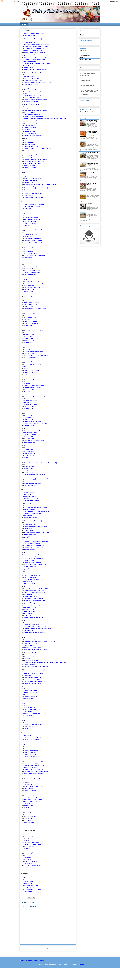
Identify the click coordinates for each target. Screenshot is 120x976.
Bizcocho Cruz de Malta (30, 37)
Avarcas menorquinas (30, 852)
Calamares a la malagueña (31, 571)
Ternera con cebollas (29, 112)
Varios (81, 57)
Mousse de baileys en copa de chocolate (34, 474)
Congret (26, 93)
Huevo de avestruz (29, 814)
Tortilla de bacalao (29, 609)
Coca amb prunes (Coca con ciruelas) (34, 197)
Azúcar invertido (28, 820)
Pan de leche (27, 494)
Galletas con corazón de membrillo (33, 395)
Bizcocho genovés (29, 419)
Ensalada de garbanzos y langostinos (34, 590)
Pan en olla (27, 780)
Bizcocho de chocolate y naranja (32, 370)
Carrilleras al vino (28, 581)
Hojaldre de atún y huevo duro (32, 575)
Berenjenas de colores (30, 887)
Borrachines (27, 171)
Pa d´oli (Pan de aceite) (30, 42)
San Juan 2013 (28, 811)
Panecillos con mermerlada (31, 217)
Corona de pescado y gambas (32, 651)
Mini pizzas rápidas (29, 594)
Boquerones (27, 658)
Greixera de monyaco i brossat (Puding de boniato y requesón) (40, 184)
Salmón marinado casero (30, 583)
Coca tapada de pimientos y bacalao (33, 108)
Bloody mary (27, 744)
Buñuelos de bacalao (29, 720)
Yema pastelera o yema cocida (32, 410)
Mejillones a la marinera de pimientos (34, 673)
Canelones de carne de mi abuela (33, 50)
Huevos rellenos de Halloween (32, 622)
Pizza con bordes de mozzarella (32, 513)
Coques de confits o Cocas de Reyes (33, 73)
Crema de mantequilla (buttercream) (33, 351)
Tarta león (26, 347)
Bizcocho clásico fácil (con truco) (32, 310)
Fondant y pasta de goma (85, 59)
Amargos (26, 189)
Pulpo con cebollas (29, 106)
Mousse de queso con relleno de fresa (34, 329)
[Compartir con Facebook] (32, 898)
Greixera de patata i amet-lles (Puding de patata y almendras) (40, 91)
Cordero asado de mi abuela (31, 97)
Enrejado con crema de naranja (32, 272)
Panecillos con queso (29, 664)
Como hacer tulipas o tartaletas (32, 822)
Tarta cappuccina (28, 251)
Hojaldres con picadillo (30, 195)
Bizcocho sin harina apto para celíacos (34, 204)
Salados (82, 53)
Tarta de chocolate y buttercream (32, 483)
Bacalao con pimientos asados (32, 180)
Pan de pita (27, 728)
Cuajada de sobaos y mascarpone (33, 279)
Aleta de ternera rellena (30, 611)
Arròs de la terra (28, 182)
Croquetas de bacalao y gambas (32, 504)
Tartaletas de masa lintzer (31, 444)
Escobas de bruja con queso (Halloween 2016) (36, 588)
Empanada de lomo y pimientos (32, 587)
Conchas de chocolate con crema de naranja (35, 338)
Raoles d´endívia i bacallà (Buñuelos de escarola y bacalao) (39, 105)
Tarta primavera (28, 325)
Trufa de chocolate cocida (31, 461)
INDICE (24, 24)
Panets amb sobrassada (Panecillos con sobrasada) (37, 82)
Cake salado (27, 675)
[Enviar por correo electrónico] (27, 898)
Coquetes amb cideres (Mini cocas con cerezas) (36, 120)
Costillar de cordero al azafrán (32, 653)
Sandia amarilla (28, 883)
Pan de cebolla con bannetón (31, 500)
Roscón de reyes (28, 361)
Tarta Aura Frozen (29, 336)
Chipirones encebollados (30, 517)
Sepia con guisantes (29, 707)
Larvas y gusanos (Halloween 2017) (33, 242)
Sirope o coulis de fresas (30, 332)
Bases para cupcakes (29, 453)
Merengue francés (29, 425)
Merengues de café (29, 455)
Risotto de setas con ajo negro (32, 543)
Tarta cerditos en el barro (30, 249)
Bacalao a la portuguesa (30, 577)
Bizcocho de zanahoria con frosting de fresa (35, 396)
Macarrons (27, 122)
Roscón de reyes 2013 (30, 479)
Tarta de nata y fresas (30, 247)
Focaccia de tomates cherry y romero (34, 502)
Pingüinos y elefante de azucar (32, 865)
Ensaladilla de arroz (29, 630)
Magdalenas (27, 293)
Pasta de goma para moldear (31, 842)
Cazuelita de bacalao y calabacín (32, 95)
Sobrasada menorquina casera (32, 146)
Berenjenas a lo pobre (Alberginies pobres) (35, 59)
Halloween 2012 (28, 824)
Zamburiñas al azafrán (30, 496)
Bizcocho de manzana (30, 230)
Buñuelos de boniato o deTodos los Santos (35, 74)
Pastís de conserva (29, 56)
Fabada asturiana (28, 538)
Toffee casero (27, 427)
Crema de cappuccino (30, 221)
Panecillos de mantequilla (30, 621)
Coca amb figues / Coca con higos (33, 80)
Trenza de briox (28, 259)
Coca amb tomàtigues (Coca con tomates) (35, 186)
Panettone (27, 295)
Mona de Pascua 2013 (30, 816)
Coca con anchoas (29, 157)
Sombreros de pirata (29, 257)
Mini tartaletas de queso (30, 687)
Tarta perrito (27, 848)
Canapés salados (28, 702)
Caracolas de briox (29, 236)
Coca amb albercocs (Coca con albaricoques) (36, 188)
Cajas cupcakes (28, 826)
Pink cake (26, 470)
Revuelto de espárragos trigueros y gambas (35, 99)
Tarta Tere (26, 867)
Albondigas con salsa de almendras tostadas (35, 626)
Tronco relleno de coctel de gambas (33, 617)
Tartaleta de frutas (29, 438)
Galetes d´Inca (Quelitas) (30, 152)
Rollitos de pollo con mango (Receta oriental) (36, 605)
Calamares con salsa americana (32, 562)
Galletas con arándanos (30, 212)
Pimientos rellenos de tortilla (31, 660)
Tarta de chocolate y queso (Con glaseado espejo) (37, 229)
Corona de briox (28, 515)
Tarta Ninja (27, 383)
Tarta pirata (27, 368)
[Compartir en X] (30, 898)
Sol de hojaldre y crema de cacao (33, 206)
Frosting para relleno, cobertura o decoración (36, 283)
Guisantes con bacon (29, 530)
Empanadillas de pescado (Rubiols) (33, 193)
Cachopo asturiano (29, 560)
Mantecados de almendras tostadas (33, 71)
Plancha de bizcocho (29, 378)
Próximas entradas (29, 788)
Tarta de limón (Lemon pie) (31, 357)
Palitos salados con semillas (31, 719)
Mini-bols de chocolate (30, 472)
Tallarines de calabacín (30, 492)
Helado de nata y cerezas (30, 321)
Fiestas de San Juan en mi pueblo (33, 163)
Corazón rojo (27, 857)
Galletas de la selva (29, 340)
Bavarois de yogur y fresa (30, 346)
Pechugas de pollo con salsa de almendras (35, 681)
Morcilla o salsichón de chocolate (32, 412)
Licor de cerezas (28, 208)
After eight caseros (29, 366)
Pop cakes (27, 459)
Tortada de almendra (29, 169)
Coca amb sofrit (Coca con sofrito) (33, 191)
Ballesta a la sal (28, 717)
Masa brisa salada (29, 688)
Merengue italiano (29, 468)
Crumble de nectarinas (30, 349)
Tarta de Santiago (28, 268)
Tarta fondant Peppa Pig (30, 861)
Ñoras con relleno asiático (31, 654)
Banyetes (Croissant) (29, 144)
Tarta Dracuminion (29, 285)
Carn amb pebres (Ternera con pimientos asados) (37, 63)
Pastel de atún (28, 711)
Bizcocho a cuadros (29, 306)
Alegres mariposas (29, 850)
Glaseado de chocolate (30, 372)
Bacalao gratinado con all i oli (31, 539)
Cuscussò (26, 140)
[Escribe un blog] (29, 898)
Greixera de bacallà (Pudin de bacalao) (34, 48)
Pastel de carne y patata (30, 505)
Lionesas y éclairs (28, 818)
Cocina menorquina (84, 55)
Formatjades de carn (29, 131)
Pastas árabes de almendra (31, 485)
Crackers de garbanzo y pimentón (33, 498)
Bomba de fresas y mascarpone (32, 232)
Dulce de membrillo (29, 142)
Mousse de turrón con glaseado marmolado (35, 255)
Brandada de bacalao (29, 549)
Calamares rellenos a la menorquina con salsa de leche (38, 148)
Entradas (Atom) (51, 952)
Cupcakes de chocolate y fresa (32, 446)
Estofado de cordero (29, 551)
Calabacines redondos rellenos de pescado (35, 526)
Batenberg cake (28, 863)
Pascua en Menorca (29, 125)
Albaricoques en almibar (30, 432)
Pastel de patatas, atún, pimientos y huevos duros (37, 511)
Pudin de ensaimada (29, 35)
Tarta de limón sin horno (30, 253)
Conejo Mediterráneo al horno (32, 570)
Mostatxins (27, 150)
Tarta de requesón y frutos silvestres (33, 266)
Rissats (26, 176)
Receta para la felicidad (30, 327)
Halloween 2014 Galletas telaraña (33, 364)
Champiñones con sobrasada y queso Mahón (36, 671)
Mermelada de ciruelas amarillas (32, 430)
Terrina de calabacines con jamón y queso (35, 564)
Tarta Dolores (27, 859)
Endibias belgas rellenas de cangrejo (33, 598)
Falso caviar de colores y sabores (33, 240)
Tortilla (26, 705)
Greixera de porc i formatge (31, 101)
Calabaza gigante (28, 881)
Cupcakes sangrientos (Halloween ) (33, 263)
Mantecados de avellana (30, 86)
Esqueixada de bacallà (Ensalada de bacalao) (36, 507)
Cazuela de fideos (29, 528)
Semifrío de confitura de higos (32, 323)
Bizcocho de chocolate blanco (32, 344)
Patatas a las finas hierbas (31, 696)
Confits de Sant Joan (29, 165)
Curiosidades (83, 61)
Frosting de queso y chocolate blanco (34, 385)
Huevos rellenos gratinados (31, 596)
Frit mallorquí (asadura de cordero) (33, 135)
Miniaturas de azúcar (29, 812)
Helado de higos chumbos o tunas (33, 244)
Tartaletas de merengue (30, 172)
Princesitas (27, 225)
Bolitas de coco (28, 402)
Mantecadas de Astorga (30, 415)
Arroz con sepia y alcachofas (31, 585)
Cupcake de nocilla (29, 447)
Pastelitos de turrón (29, 289)
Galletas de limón (28, 210)
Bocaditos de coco (29, 481)
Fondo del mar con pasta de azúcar (33, 844)
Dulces (81, 50)
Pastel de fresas (28, 227)
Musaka (26, 519)
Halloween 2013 (28, 803)
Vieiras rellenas (28, 613)
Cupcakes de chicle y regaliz (31, 379)
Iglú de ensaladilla (29, 700)
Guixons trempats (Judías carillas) (33, 39)
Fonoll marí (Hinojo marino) (31, 84)
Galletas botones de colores (31, 413)
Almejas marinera (28, 715)
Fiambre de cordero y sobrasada (32, 679)
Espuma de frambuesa (30, 315)
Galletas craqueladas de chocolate (33, 261)
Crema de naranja (29, 353)
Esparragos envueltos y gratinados (33, 568)
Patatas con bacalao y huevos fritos (33, 558)
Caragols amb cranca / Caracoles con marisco (36, 110)
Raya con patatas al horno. (31, 103)
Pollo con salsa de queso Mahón (32, 40)
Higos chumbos (28, 891)
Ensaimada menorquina (30, 61)
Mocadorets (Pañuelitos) (30, 65)
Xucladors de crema (29, 76)
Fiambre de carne (28, 694)
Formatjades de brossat (30, 127)
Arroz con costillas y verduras (31, 509)
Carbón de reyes (28, 363)
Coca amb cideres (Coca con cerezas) (34, 33)
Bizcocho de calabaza (30, 334)
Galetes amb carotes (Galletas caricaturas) (35, 52)
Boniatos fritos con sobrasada (32, 114)
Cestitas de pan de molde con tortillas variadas (36, 602)
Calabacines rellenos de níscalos (32, 137)
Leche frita (27, 391)
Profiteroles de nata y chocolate (32, 387)
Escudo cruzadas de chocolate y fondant (34, 440)
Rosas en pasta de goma (30, 853)
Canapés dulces (28, 298)
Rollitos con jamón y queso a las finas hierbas (36, 666)
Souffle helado (28, 139)
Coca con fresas (28, 67)
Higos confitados (28, 155)
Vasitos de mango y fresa (30, 234)
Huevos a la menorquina (30, 54)
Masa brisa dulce (28, 436)
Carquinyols (27, 88)
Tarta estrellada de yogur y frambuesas (34, 281)
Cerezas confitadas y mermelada (32, 421)
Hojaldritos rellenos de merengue (32, 238)
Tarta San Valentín (29, 389)
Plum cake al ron (28, 449)
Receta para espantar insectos (32, 801)
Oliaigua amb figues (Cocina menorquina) (35, 57)
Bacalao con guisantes (30, 534)
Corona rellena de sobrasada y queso (34, 579)
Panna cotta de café (29, 429)
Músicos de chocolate (29, 398)
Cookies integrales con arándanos (33, 276)
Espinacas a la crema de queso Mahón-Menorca (36, 44)
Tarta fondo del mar (29, 381)
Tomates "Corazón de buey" (31, 885)
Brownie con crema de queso (31, 302)
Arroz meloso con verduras (31, 668)
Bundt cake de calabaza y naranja (33, 304)
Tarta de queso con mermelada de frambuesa (36, 355)
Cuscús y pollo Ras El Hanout (32, 536)
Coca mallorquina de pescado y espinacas (35, 161)
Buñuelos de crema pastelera (31, 393)
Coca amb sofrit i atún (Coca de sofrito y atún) (36, 46)
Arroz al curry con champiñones (32, 683)
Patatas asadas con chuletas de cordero (34, 90)
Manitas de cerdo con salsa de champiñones (35, 670)
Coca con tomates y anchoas (31, 78)
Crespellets (27, 129)
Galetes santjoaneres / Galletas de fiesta (34, 123)
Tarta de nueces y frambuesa (31, 464)
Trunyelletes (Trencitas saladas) (32, 178)
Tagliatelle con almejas (30, 566)
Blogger (82, 964)
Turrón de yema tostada (30, 404)
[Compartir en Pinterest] (34, 898)
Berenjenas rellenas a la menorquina (33, 116)
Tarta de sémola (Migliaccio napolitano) (34, 278)
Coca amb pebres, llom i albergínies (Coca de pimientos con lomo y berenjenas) (45, 118)
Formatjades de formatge (30, 154)
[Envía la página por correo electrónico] (24, 897)
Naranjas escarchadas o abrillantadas (34, 287)
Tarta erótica (27, 342)
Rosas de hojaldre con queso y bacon (34, 547)
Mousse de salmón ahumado (31, 555)
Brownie (26, 359)
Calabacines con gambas (30, 643)
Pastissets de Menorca (30, 167)
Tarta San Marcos (28, 408)
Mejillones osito (28, 615)
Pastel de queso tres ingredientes (33, 219)
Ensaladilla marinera (29, 619)
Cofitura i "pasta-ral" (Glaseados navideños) (35, 69)
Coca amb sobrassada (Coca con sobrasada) (36, 159)
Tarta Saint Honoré (29, 466)
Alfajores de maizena (29, 451)
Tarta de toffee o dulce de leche (32, 270)
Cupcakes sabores (29, 476)
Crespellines (27, 174)
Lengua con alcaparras (30, 133)
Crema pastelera (28, 417)
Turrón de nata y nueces (30, 400)
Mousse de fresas (28, 376)
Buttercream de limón (29, 442)
